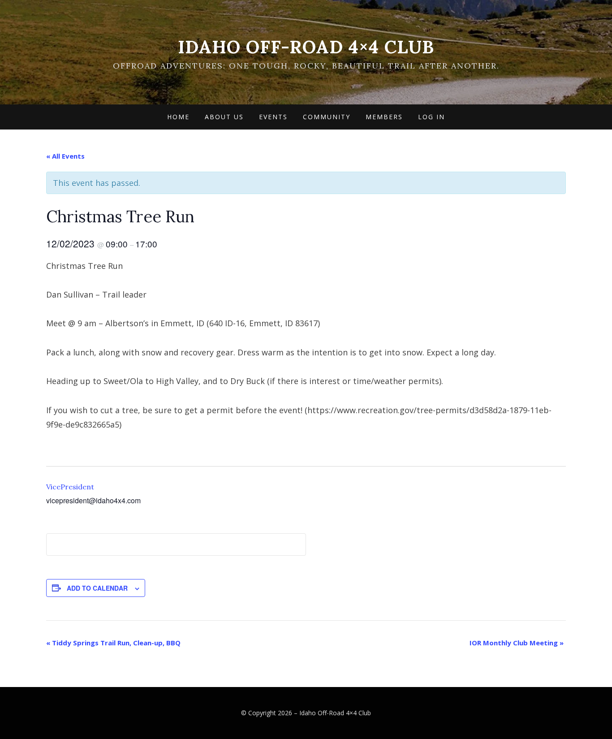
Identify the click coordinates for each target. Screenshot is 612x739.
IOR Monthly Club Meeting (517, 642)
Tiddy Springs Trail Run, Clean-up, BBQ (113, 642)
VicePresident (70, 486)
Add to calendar (97, 587)
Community (326, 116)
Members (384, 116)
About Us (224, 116)
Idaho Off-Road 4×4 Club (306, 46)
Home (178, 116)
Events (273, 116)
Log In (431, 116)
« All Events (65, 155)
